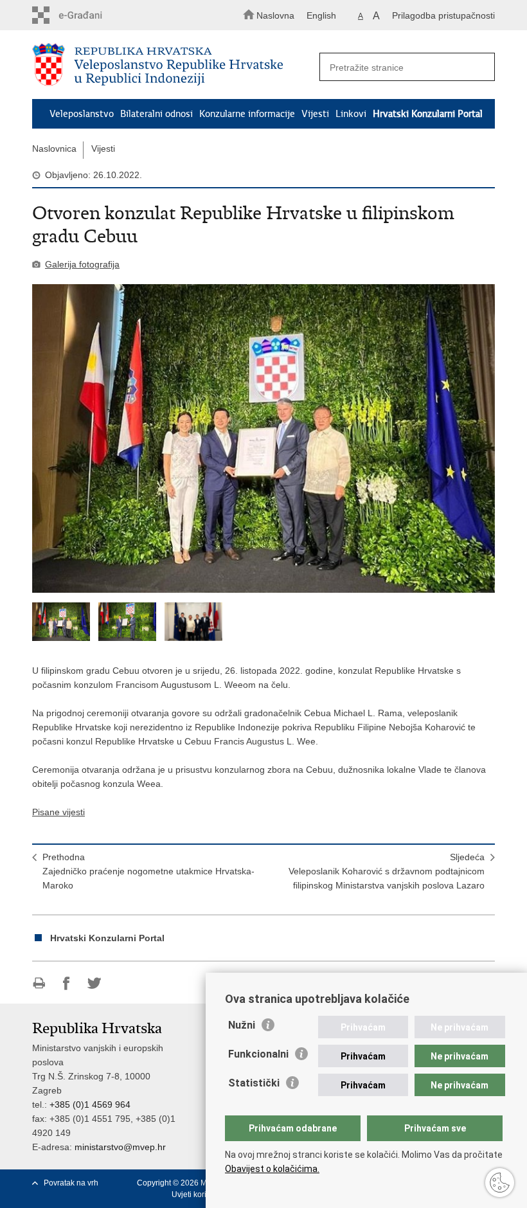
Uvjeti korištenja (200, 1194)
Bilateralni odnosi (156, 114)
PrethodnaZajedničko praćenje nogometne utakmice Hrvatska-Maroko (148, 871)
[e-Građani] (87, 15)
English (321, 15)
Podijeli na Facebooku (66, 983)
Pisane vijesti (58, 812)
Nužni (241, 1025)
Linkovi (350, 114)
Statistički (254, 1083)
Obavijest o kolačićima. (272, 1169)
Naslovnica (54, 148)
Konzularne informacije (247, 114)
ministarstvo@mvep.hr (120, 1147)
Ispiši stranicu (39, 983)
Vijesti (315, 114)
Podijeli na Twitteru (94, 983)
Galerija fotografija (82, 264)
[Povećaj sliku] (263, 438)
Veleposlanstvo (81, 114)
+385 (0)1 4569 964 (89, 1104)
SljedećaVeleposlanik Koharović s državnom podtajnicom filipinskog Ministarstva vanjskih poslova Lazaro (387, 871)
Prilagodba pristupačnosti (443, 15)
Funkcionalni (258, 1054)
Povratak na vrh (71, 1182)
